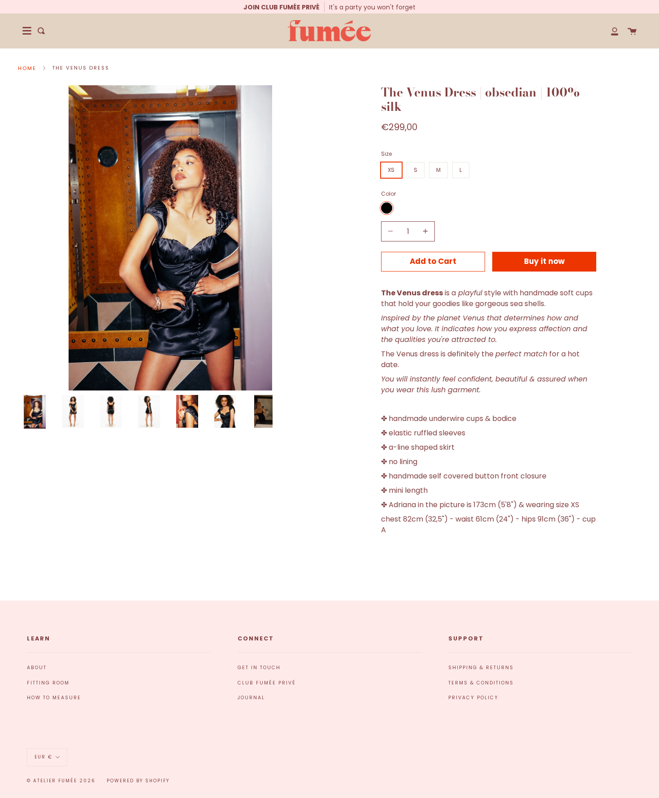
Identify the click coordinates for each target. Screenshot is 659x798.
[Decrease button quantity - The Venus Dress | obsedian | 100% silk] (392, 231)
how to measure (54, 697)
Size (386, 154)
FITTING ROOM (48, 683)
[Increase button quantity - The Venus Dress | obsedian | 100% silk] (424, 231)
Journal (251, 697)
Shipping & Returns (481, 667)
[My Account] (610, 30)
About (37, 667)
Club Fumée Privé (267, 683)
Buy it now (544, 261)
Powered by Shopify (138, 780)
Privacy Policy (473, 697)
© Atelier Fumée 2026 (61, 780)
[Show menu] (27, 31)
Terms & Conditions (481, 683)
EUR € (43, 757)
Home (27, 68)
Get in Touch (259, 667)
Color (388, 193)
